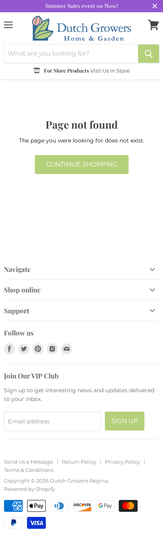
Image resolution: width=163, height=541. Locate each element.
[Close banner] (154, 6)
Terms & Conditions (28, 470)
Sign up (124, 421)
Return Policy (79, 462)
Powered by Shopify (29, 489)
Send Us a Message (28, 462)
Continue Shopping (81, 164)
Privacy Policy (122, 462)
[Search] (148, 54)
